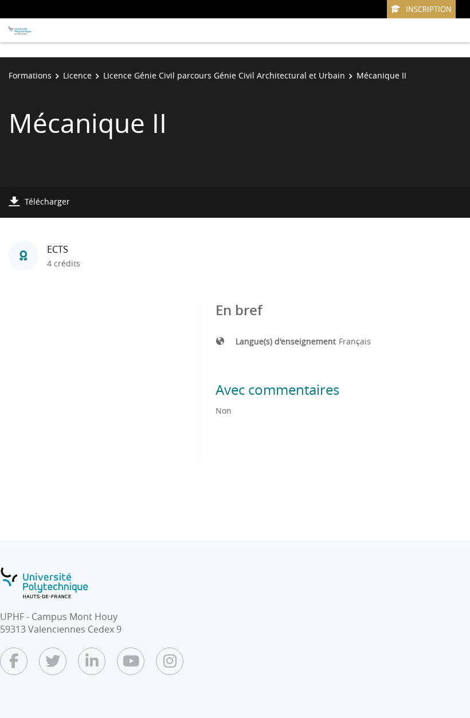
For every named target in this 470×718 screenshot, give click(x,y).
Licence (77, 75)
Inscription (429, 9)
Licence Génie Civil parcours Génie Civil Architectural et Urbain (224, 75)
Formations (30, 75)
